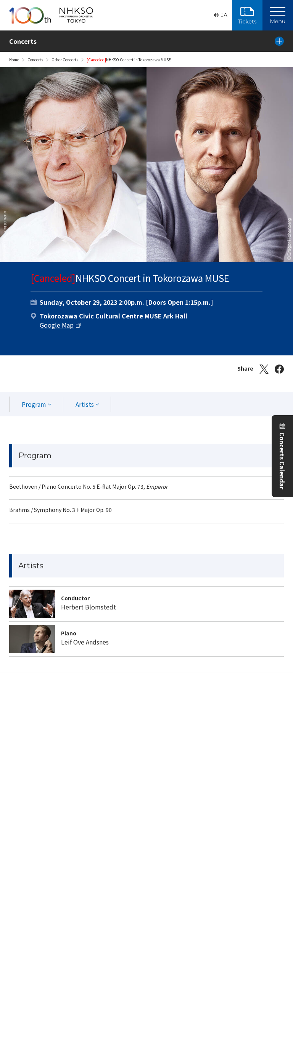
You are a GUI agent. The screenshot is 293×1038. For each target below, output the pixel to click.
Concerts (35, 59)
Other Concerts (65, 59)
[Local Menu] (279, 41)
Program (34, 404)
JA (224, 15)
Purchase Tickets (247, 15)
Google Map (57, 324)
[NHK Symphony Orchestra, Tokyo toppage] (51, 15)
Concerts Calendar (282, 460)
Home (14, 59)
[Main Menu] (277, 15)
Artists (85, 404)
